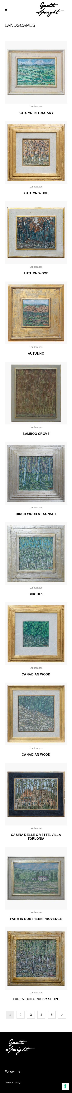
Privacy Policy (13, 1082)
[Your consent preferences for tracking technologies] (65, 1086)
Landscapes (36, 106)
